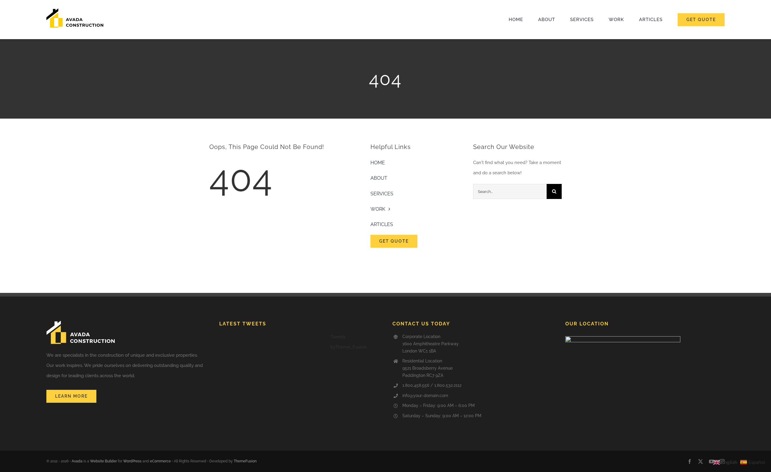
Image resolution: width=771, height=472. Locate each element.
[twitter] (700, 461)
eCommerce (160, 461)
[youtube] (711, 461)
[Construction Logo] (75, 10)
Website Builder (103, 461)
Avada (77, 461)
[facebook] (689, 461)
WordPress (132, 461)
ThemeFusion (245, 461)
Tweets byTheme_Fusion (348, 342)
